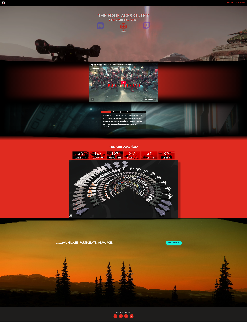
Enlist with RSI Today (174, 242)
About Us (106, 112)
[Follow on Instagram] (132, 316)
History (116, 112)
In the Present (127, 112)
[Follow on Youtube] (121, 316)
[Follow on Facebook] (115, 316)
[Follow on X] (126, 316)
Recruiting (140, 112)
